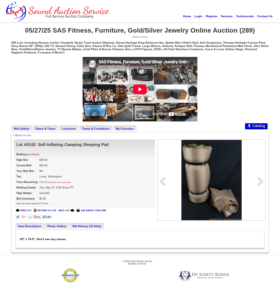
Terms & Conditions (96, 128)
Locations (69, 128)
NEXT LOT (64, 210)
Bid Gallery (21, 128)
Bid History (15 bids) (87, 226)
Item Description (29, 226)
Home (187, 16)
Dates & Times (45, 128)
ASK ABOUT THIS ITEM (93, 210)
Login (198, 16)
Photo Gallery (56, 226)
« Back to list (22, 135)
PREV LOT (26, 210)
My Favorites (125, 128)
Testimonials (245, 16)
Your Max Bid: (25, 171)
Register (211, 16)
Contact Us (265, 16)
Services (227, 16)
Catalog (258, 126)
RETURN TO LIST (47, 210)
